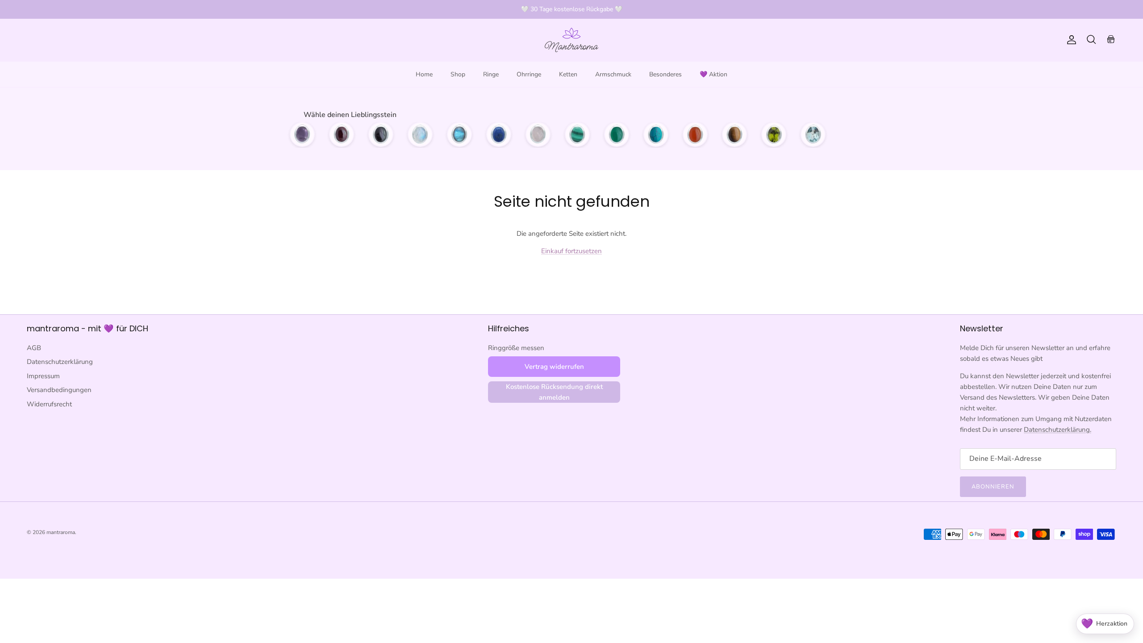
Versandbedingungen (59, 389)
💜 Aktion (713, 74)
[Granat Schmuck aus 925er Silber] (341, 134)
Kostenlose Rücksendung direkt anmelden (554, 392)
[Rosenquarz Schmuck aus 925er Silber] (538, 134)
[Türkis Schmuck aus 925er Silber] (655, 134)
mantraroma (60, 532)
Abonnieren (993, 487)
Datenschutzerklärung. (1057, 429)
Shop (458, 74)
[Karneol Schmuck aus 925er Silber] (695, 134)
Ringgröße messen (516, 347)
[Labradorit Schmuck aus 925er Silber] (459, 134)
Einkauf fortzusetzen (571, 250)
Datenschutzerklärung (60, 361)
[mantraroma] (571, 40)
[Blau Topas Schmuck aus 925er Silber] (813, 134)
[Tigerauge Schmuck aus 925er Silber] (734, 134)
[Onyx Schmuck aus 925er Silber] (380, 134)
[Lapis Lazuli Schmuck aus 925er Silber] (498, 134)
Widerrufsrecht (49, 404)
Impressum (43, 376)
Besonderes (665, 74)
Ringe (491, 74)
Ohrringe (529, 74)
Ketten (568, 74)
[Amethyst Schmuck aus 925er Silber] (302, 134)
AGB (34, 347)
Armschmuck (613, 74)
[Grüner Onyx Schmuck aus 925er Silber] (616, 134)
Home (424, 74)
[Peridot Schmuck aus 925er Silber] (773, 134)
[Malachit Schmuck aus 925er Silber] (577, 134)
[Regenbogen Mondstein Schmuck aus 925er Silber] (420, 134)
